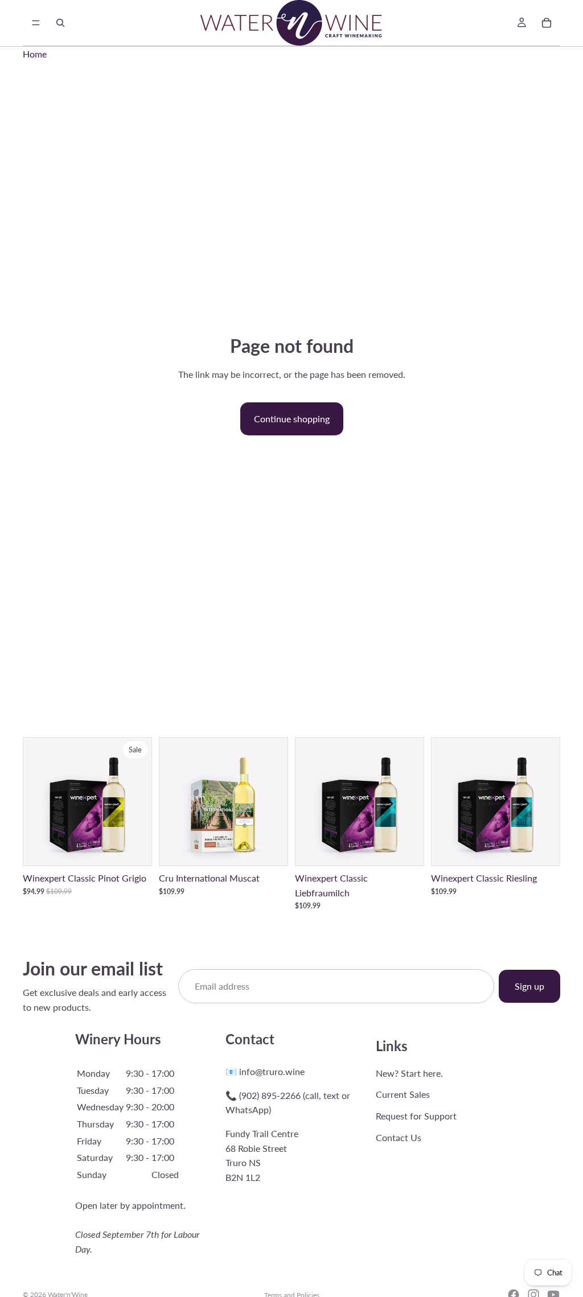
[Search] (60, 22)
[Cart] (546, 22)
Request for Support (416, 1115)
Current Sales (403, 1094)
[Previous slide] (35, 801)
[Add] (134, 848)
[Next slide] (139, 801)
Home (35, 53)
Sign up (529, 986)
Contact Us (398, 1136)
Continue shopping (292, 418)
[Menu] (36, 23)
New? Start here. (409, 1072)
